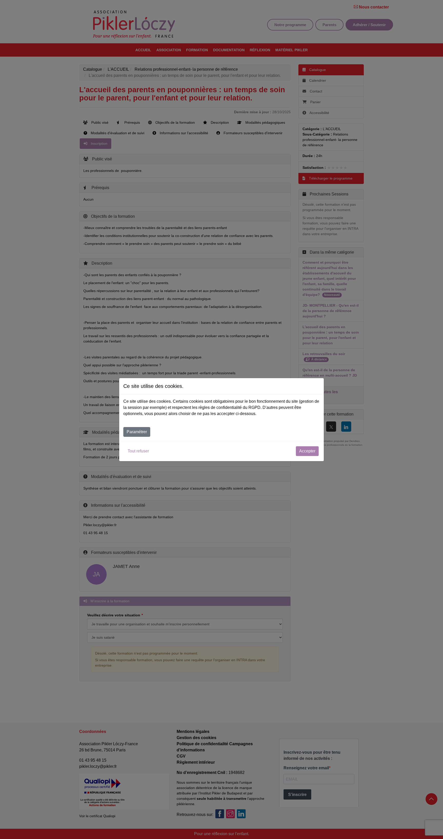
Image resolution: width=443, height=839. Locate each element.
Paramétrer (137, 432)
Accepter (307, 451)
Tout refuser (138, 451)
